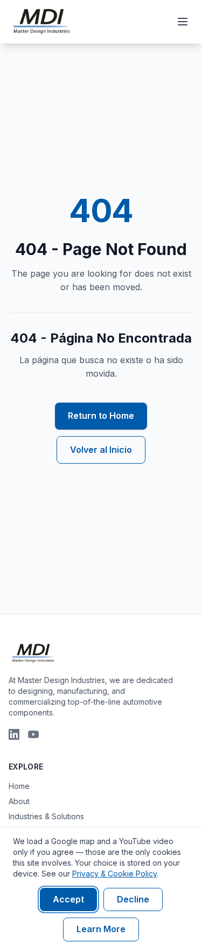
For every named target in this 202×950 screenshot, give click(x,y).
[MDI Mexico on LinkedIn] (14, 734)
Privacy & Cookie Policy (114, 873)
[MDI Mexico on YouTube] (33, 734)
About (19, 801)
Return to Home (101, 415)
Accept (68, 899)
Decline (133, 899)
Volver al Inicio (101, 449)
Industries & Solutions (46, 816)
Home (19, 786)
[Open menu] (182, 21)
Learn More (101, 929)
